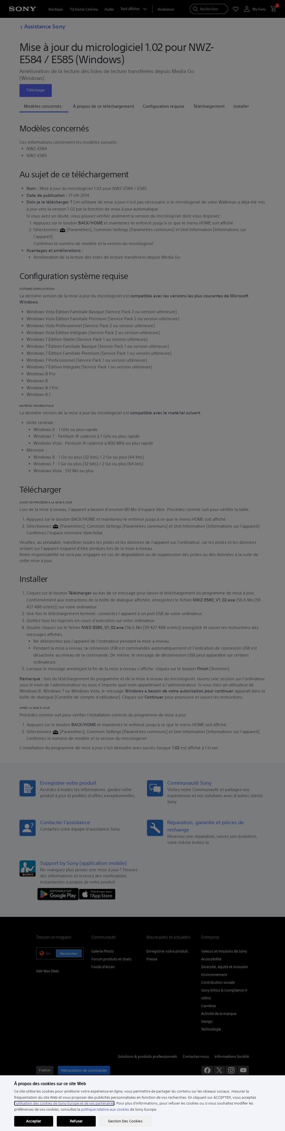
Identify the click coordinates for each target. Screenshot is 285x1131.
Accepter (33, 1121)
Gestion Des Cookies (125, 1121)
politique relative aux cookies (105, 1109)
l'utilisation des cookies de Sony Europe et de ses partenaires (64, 1103)
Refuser (76, 1121)
